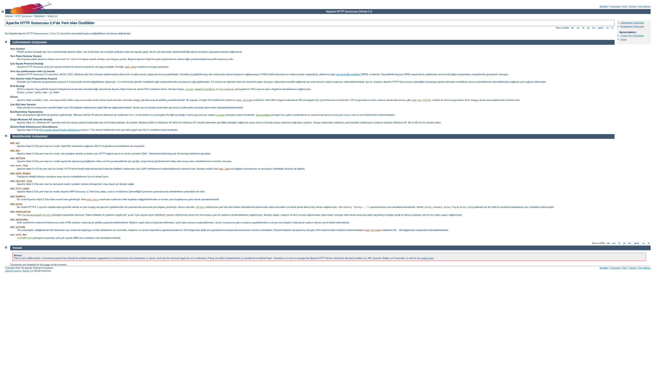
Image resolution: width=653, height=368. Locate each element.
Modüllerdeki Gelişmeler (632, 26)
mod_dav (15, 150)
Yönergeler (615, 6)
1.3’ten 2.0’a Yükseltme (632, 35)
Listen (189, 89)
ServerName (263, 115)
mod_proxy (93, 199)
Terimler (633, 6)
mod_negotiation (20, 211)
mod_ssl (15, 143)
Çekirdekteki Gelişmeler (632, 22)
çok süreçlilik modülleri (348, 74)
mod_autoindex (19, 219)
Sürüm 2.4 (52, 16)
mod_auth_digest (20, 173)
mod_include (244, 100)
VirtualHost (226, 89)
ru (607, 28)
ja (588, 28)
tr (612, 28)
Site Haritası (644, 6)
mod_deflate (17, 158)
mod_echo (130, 67)
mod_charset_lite (21, 181)
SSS (624, 6)
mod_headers (17, 196)
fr (583, 28)
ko (594, 28)
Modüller (604, 6)
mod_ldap (224, 168)
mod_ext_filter (421, 100)
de (572, 28)
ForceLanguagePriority (36, 215)
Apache (9, 16)
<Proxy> (200, 207)
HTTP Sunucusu (23, 16)
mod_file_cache (19, 188)
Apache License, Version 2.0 (19, 271)
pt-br (601, 28)
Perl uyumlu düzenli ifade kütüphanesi (59, 129)
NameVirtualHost (205, 89)
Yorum (623, 39)
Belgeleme (39, 16)
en (578, 28)
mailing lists (427, 258)
